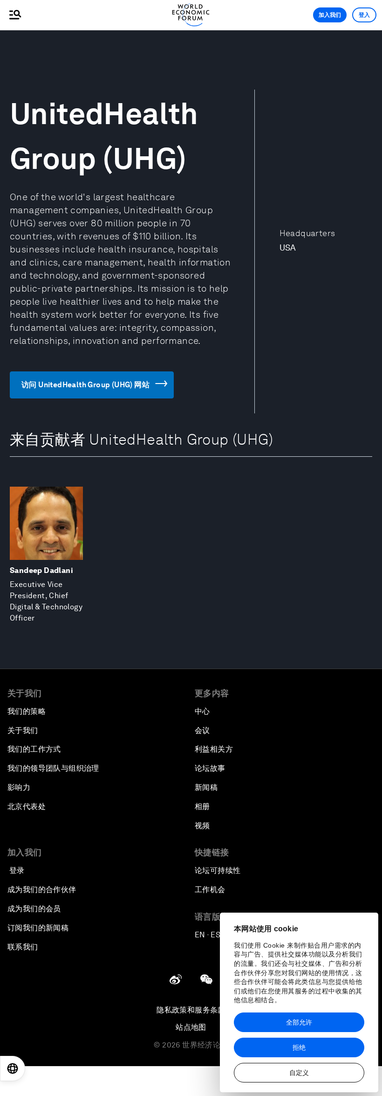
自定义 (299, 1072)
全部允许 (299, 1022)
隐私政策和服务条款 (191, 1009)
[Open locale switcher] (12, 1068)
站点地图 (191, 1027)
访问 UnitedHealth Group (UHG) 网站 (85, 384)
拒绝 (299, 1047)
